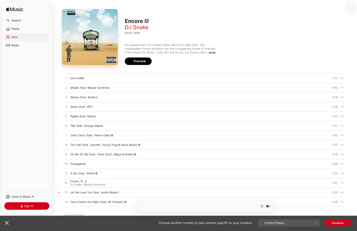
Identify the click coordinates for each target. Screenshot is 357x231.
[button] (27, 20)
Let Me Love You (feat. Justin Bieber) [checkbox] (94, 192)
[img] (14, 9)
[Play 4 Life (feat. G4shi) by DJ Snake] (66, 173)
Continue (338, 223)
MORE (212, 52)
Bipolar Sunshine (94, 184)
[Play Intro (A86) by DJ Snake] (66, 78)
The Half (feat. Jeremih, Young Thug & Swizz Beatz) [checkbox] (103, 144)
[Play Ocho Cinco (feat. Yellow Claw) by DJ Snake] (66, 135)
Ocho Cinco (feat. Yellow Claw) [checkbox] (90, 135)
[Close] (7, 223)
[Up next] (261, 206)
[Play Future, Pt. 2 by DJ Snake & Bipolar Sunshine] (66, 183)
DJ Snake (137, 27)
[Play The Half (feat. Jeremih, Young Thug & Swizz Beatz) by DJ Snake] (66, 145)
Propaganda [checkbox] (78, 163)
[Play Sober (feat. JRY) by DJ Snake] (66, 107)
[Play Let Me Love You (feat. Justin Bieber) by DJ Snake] (66, 192)
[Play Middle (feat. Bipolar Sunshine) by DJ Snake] (66, 88)
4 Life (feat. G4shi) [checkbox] (82, 173)
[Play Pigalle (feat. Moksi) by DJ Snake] (66, 116)
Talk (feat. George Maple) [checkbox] (86, 125)
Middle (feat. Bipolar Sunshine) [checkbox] (90, 87)
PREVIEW (333, 78)
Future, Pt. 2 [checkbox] (78, 181)
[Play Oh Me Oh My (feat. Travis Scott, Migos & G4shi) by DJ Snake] (66, 154)
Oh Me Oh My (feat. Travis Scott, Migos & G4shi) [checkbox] (101, 154)
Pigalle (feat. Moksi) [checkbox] (83, 116)
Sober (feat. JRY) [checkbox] (81, 106)
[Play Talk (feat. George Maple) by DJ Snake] (66, 126)
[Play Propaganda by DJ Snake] (66, 164)
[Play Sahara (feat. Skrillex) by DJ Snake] (66, 97)
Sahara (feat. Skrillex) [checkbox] (84, 97)
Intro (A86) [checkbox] (77, 78)
